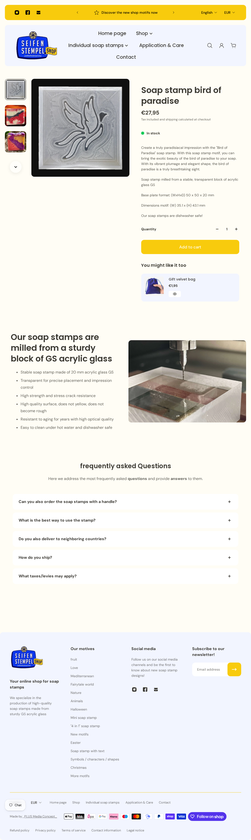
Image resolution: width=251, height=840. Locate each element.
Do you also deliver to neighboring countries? (62, 538)
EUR (227, 12)
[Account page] (221, 45)
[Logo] (37, 45)
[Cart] (233, 45)
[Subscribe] (234, 669)
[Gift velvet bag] (154, 286)
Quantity (148, 229)
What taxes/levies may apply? (48, 576)
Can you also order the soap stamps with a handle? (68, 501)
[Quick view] (175, 294)
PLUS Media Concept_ (40, 816)
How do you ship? (35, 557)
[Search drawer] (210, 45)
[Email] (38, 12)
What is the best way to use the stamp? (57, 520)
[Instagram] (17, 12)
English (207, 12)
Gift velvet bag (182, 279)
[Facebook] (27, 12)
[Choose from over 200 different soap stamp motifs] (125, 12)
